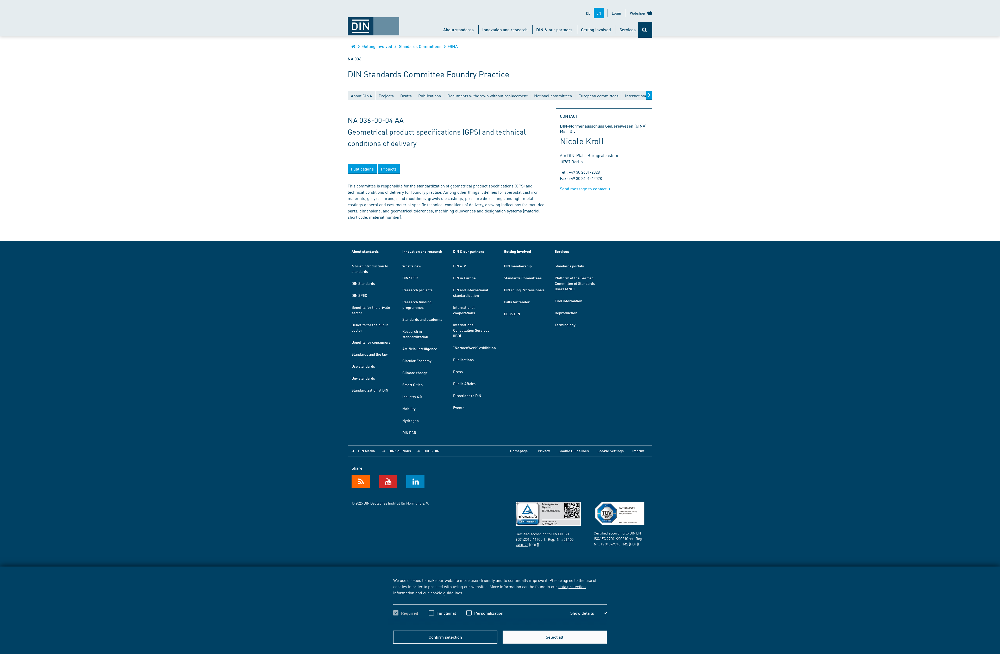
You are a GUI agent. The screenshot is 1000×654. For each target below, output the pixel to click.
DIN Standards (363, 283)
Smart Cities (412, 384)
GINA (453, 46)
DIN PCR (409, 432)
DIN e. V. (460, 265)
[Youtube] (388, 481)
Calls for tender (517, 301)
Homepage (519, 450)
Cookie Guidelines (574, 450)
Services (628, 29)
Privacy (544, 450)
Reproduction (566, 312)
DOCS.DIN (512, 313)
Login (616, 13)
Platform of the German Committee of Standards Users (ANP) (575, 283)
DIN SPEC (359, 295)
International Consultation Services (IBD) (471, 330)
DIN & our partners (554, 29)
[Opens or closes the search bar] (645, 30)
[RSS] (361, 481)
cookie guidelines (446, 592)
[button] (588, 613)
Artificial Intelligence (419, 348)
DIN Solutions (400, 450)
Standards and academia (422, 319)
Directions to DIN (467, 395)
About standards (458, 29)
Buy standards (363, 378)
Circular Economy (417, 360)
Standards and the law (370, 354)
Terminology (565, 324)
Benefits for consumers (371, 342)
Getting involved (596, 29)
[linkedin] (415, 481)
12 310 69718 (610, 543)
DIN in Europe (464, 277)
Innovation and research (505, 29)
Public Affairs (464, 383)
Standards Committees (420, 46)
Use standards (363, 366)
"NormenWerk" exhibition (474, 347)
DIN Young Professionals (524, 289)
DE (588, 13)
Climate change (415, 372)
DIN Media (366, 450)
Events (458, 407)
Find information (568, 300)
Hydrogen (410, 420)
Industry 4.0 (412, 396)
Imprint (638, 450)
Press (458, 371)
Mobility (409, 408)
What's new (411, 265)
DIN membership (518, 265)
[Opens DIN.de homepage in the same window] (373, 23)
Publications (463, 359)
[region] (500, 601)
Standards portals (569, 265)
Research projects (417, 289)
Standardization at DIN (370, 390)
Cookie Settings (610, 450)
